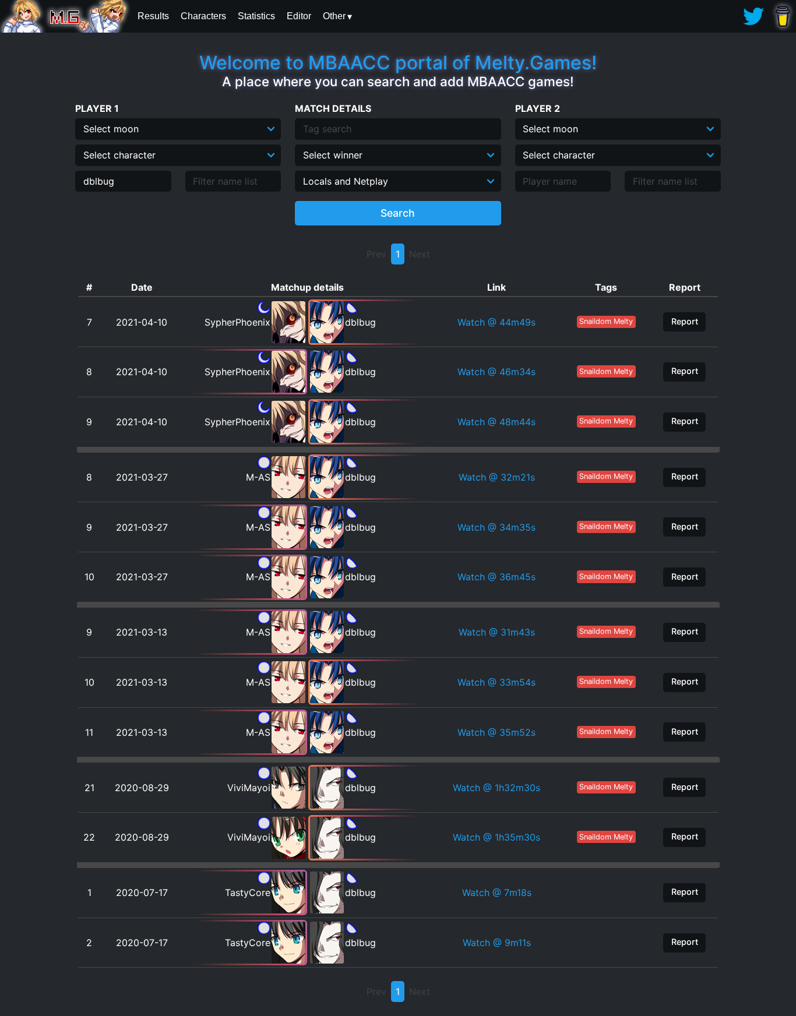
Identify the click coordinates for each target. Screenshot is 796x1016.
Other (334, 16)
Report (684, 321)
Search (398, 213)
